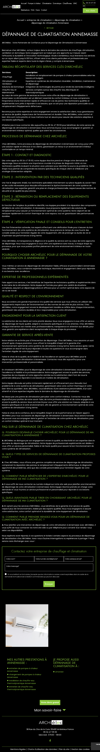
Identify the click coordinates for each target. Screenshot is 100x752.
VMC (75, 3)
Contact (44, 10)
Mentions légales (18, 749)
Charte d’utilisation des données (42, 749)
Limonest (59, 671)
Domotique (57, 3)
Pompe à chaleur (34, 3)
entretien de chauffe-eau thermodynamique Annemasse (21, 688)
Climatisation (47, 3)
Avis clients (90, 10)
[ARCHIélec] (11, 6)
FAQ (32, 10)
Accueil (24, 3)
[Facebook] (50, 741)
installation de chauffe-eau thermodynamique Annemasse (21, 682)
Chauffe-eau (67, 3)
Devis (38, 10)
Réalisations (25, 10)
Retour (50, 28)
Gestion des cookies (80, 749)
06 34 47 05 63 (89, 4)
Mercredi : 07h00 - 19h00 (50, 735)
